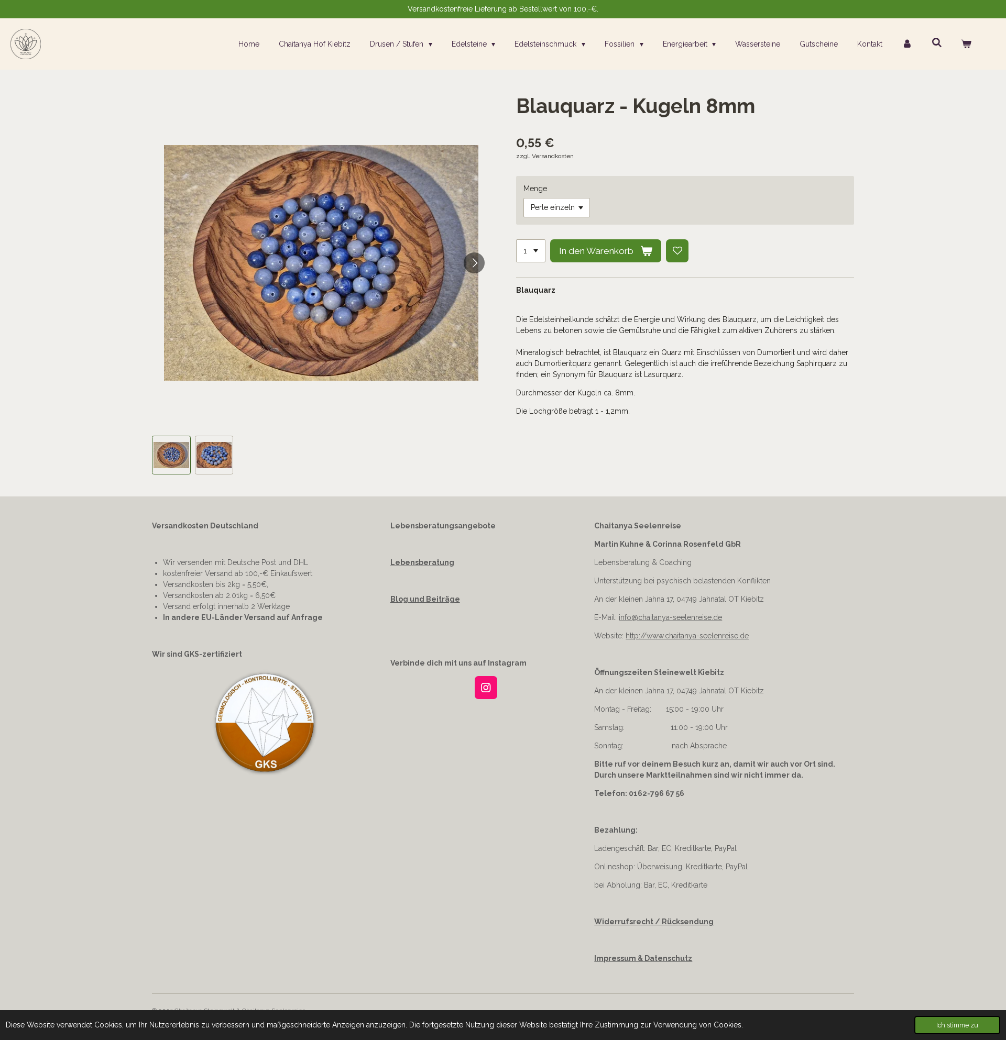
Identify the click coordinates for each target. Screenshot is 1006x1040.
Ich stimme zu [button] (957, 1025)
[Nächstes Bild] (474, 262)
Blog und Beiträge (425, 599)
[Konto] (907, 44)
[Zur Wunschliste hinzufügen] (677, 250)
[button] (171, 455)
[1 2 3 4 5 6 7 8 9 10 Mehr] (530, 250)
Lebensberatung (422, 562)
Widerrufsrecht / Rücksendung (654, 921)
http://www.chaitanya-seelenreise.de (687, 636)
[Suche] (937, 43)
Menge (535, 188)
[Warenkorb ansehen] (966, 44)
